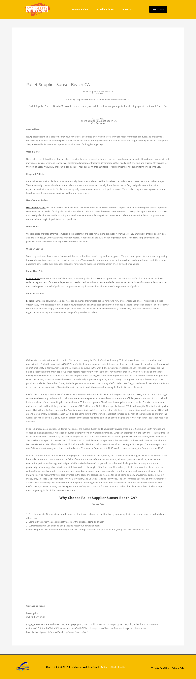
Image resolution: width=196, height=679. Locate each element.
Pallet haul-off (33, 278)
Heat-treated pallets (35, 207)
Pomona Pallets (80, 9)
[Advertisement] (98, 60)
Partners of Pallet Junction (113, 667)
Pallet (29, 300)
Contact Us (127, 9)
